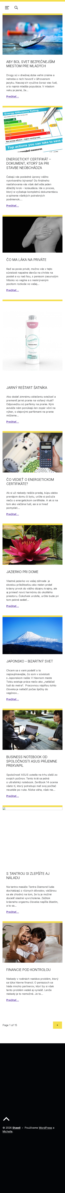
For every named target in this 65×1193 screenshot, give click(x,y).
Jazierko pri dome (22, 572)
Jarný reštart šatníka (26, 388)
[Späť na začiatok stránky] (6, 1121)
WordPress (45, 1127)
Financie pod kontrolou (28, 970)
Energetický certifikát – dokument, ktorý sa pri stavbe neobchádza (28, 163)
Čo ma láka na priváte (26, 260)
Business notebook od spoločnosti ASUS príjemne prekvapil (31, 761)
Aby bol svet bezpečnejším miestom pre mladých (30, 64)
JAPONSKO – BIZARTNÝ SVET (29, 661)
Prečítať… (12, 96)
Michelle (7, 1131)
